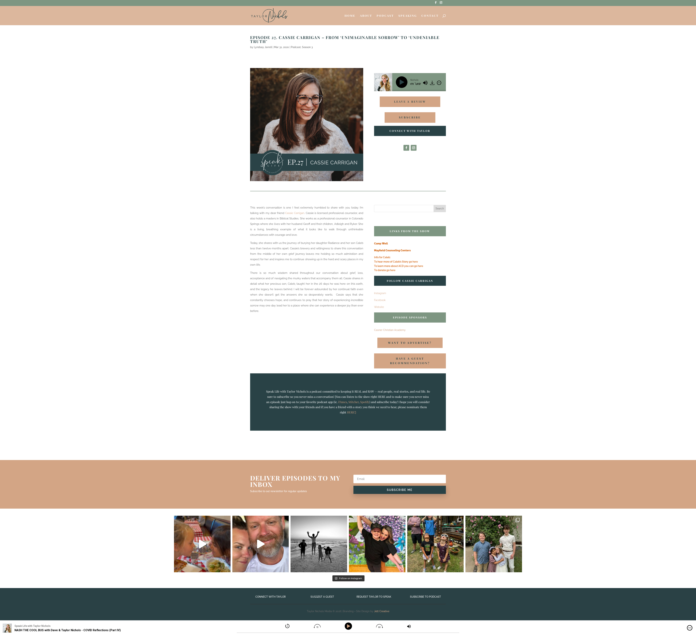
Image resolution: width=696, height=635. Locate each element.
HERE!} (351, 412)
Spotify (364, 402)
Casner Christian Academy (390, 330)
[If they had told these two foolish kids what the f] (260, 544)
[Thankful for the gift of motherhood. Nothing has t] (319, 544)
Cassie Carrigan (294, 213)
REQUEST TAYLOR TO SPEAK (374, 596)
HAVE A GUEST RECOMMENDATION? (410, 361)
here (415, 261)
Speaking (407, 15)
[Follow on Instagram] (414, 148)
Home (350, 15)
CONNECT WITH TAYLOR (270, 596)
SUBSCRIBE (410, 117)
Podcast (385, 15)
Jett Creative (381, 611)
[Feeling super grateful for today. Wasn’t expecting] (435, 544)
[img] (439, 83)
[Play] (402, 82)
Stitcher (353, 402)
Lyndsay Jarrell (263, 47)
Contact (430, 15)
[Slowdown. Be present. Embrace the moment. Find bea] (202, 544)
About (366, 15)
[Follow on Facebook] (406, 148)
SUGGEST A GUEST (322, 596)
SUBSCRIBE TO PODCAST (425, 596)
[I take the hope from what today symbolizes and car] (493, 544)
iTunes (342, 402)
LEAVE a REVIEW (410, 101)
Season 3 (307, 47)
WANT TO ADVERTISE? (410, 343)
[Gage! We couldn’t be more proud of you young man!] (377, 544)
